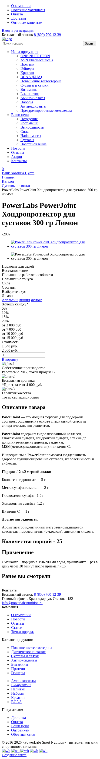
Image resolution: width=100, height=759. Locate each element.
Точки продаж (22, 632)
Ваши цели (20, 726)
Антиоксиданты (24, 660)
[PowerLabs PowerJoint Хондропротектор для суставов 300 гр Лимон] (54, 246)
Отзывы (17, 623)
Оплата (17, 722)
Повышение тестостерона (31, 648)
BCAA (16, 702)
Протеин (18, 669)
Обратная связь (23, 734)
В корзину (10, 359)
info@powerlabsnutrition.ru (22, 603)
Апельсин (10, 300)
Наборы (17, 693)
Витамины (19, 664)
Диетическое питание (28, 652)
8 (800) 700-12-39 (47, 35)
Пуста (18, 173)
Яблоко (36, 300)
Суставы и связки (25, 656)
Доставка (18, 718)
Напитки (18, 689)
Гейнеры (18, 673)
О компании (21, 615)
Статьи (16, 628)
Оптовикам (20, 730)
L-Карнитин (21, 685)
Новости (18, 619)
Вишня (24, 300)
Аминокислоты (23, 681)
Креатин (18, 698)
